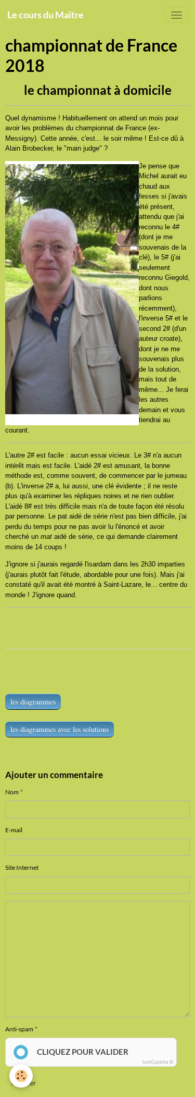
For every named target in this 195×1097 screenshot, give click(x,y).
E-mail (13, 830)
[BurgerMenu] (176, 15)
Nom (12, 792)
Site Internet (21, 867)
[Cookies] (21, 1076)
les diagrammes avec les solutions (59, 729)
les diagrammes (33, 702)
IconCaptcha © (157, 1062)
